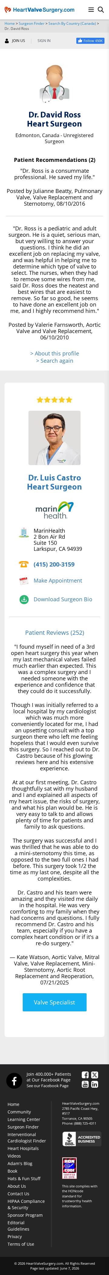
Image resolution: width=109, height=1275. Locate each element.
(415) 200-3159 (54, 564)
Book (12, 1171)
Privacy (15, 1236)
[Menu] (91, 9)
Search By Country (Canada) (72, 23)
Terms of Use (21, 1244)
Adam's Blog (20, 1163)
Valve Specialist (54, 1002)
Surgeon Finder (32, 23)
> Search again (54, 360)
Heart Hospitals (23, 1148)
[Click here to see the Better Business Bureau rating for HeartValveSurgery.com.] (83, 1138)
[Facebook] (14, 1080)
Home (10, 23)
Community (19, 1112)
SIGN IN (44, 40)
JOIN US (18, 40)
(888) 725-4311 (85, 1123)
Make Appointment (58, 580)
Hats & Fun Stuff (24, 1178)
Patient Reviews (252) (54, 632)
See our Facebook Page (47, 1085)
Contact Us (18, 1193)
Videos (14, 1156)
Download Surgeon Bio (63, 599)
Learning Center (24, 1119)
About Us (17, 1186)
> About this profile (54, 353)
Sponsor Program (25, 1215)
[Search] (100, 9)
